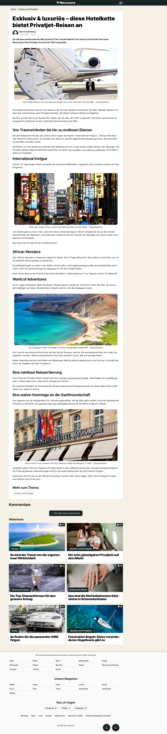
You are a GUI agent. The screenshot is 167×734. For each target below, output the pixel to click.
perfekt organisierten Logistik (73, 378)
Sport (58, 661)
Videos (35, 665)
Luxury (81, 684)
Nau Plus (59, 665)
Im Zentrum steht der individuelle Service (55, 403)
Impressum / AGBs (75, 716)
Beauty (12, 693)
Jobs (40, 716)
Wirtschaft (14, 665)
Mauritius (51, 268)
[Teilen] (106, 727)
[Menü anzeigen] (121, 2)
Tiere (35, 689)
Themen (36, 669)
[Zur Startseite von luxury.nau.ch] (65, 2)
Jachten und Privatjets (28, 9)
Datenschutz (60, 716)
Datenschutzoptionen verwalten (98, 716)
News (12, 661)
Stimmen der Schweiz (110, 665)
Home (13, 9)
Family (104, 684)
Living (35, 684)
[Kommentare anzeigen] (115, 727)
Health (12, 684)
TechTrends (106, 689)
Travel (58, 689)
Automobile (83, 689)
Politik (35, 661)
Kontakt (49, 716)
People (104, 661)
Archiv (58, 669)
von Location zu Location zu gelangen (86, 150)
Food (12, 689)
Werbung (24, 716)
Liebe (58, 684)
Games (81, 665)
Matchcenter (84, 661)
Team (33, 716)
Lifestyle (13, 669)
